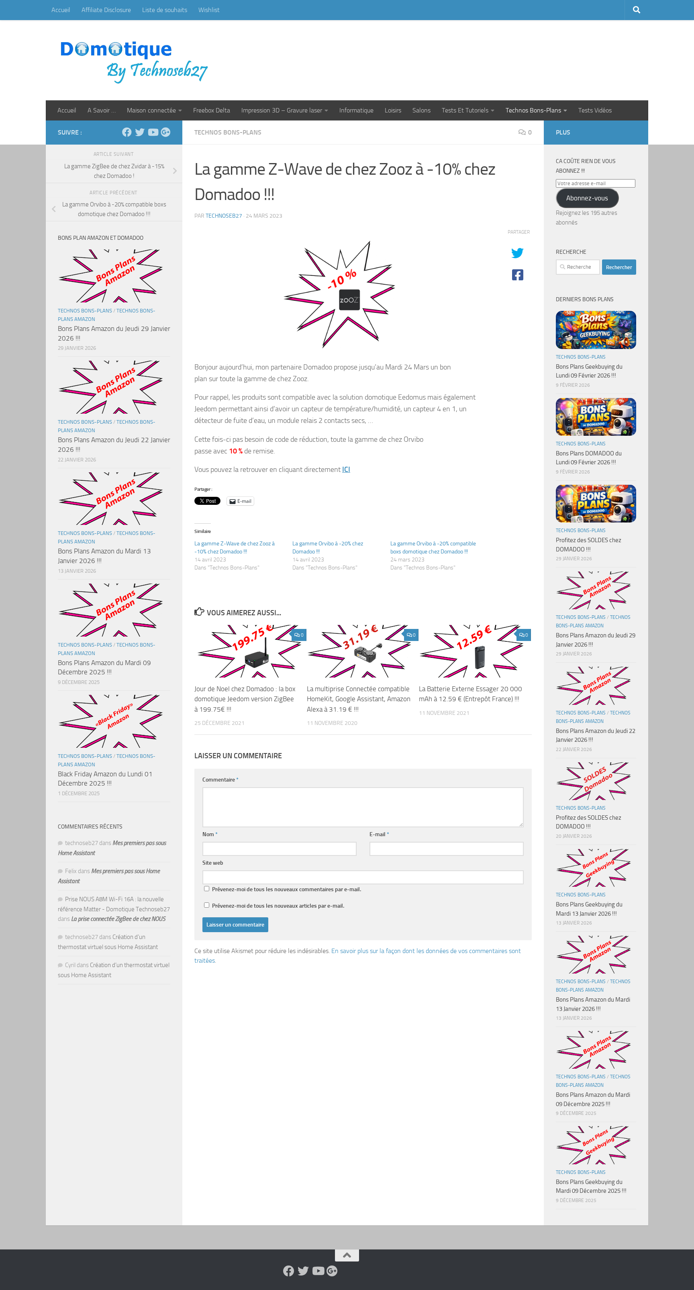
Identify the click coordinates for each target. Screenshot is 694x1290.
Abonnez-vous (587, 198)
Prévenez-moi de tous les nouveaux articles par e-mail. (278, 905)
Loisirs (393, 110)
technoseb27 (224, 215)
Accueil (60, 10)
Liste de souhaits (164, 10)
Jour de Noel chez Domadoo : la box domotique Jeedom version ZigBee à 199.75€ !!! (245, 699)
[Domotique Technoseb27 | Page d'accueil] (136, 60)
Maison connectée (151, 110)
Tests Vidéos (595, 110)
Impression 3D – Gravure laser (281, 110)
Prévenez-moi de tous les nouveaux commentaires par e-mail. (286, 889)
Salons (421, 110)
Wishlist (209, 10)
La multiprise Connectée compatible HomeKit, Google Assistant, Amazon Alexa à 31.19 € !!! (358, 699)
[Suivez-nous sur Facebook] (127, 132)
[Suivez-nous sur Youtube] (152, 132)
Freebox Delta (211, 110)
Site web (212, 862)
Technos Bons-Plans (533, 110)
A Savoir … (102, 110)
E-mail (379, 834)
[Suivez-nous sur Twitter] (140, 132)
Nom (210, 834)
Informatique (356, 110)
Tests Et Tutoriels (465, 110)
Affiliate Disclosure (106, 10)
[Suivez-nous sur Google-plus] (165, 132)
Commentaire (220, 779)
